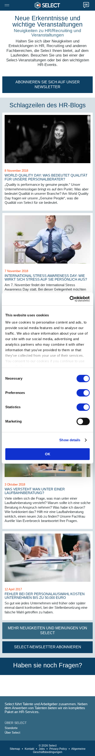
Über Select (12, 732)
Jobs (42, 748)
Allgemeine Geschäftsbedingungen (59, 750)
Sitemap (15, 748)
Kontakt (29, 748)
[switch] (83, 392)
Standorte (11, 728)
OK (47, 454)
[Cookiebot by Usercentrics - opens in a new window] (69, 299)
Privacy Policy (58, 748)
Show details (69, 440)
